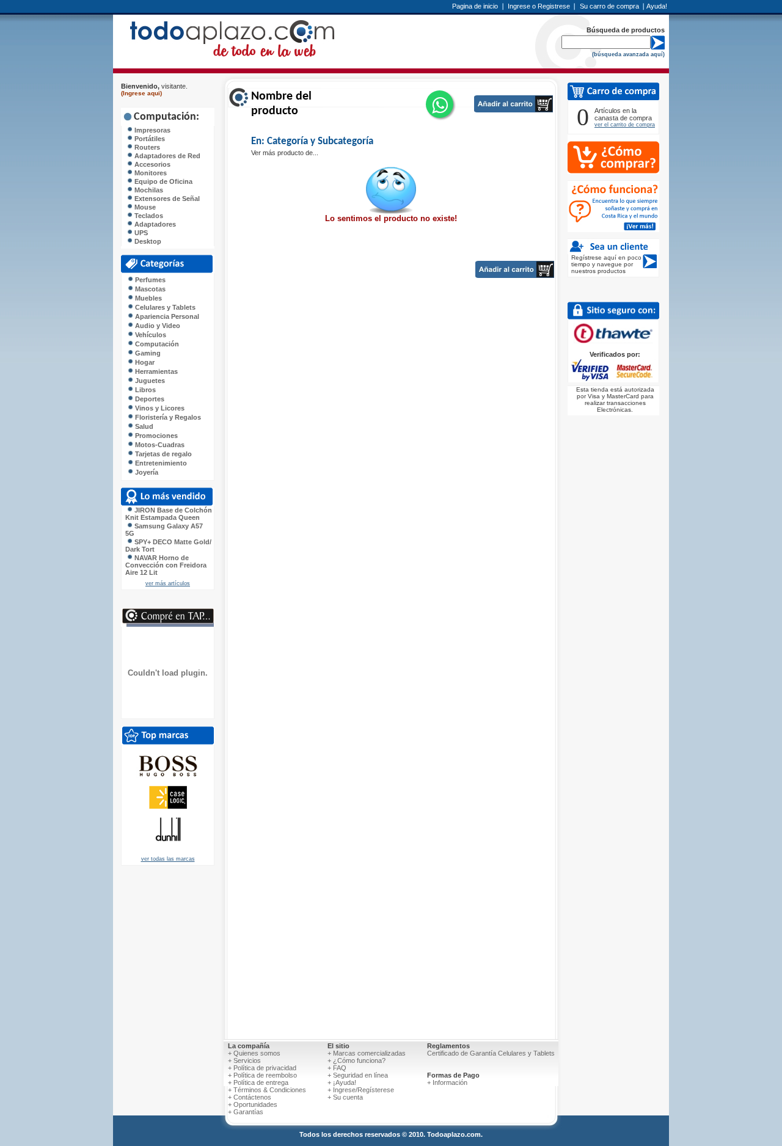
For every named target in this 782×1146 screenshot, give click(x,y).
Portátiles (149, 138)
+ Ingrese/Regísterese (360, 1089)
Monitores (150, 173)
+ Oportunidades (252, 1104)
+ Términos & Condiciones (267, 1089)
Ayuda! (656, 6)
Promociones (155, 435)
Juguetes (149, 380)
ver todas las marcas (168, 859)
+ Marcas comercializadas (366, 1053)
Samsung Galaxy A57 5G (164, 529)
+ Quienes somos (254, 1053)
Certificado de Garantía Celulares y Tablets (491, 1053)
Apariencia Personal (166, 316)
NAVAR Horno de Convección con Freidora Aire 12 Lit (165, 565)
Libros (144, 389)
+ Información (447, 1082)
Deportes (148, 399)
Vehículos (149, 334)
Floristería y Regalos (167, 417)
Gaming (147, 353)
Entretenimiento (160, 463)
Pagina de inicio (475, 6)
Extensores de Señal (166, 198)
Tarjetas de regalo (162, 454)
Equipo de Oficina (162, 181)
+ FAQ (336, 1067)
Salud (143, 426)
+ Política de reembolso (262, 1075)
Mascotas (149, 289)
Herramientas (155, 371)
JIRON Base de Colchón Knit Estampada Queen (168, 513)
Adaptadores (154, 224)
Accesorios (151, 164)
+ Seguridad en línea (357, 1075)
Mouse (144, 207)
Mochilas (148, 190)
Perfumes (149, 279)
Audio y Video (156, 325)
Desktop (147, 241)
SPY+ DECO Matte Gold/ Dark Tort (168, 545)
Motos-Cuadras (159, 444)
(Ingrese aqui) (141, 93)
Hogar (144, 362)
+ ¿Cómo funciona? (356, 1060)
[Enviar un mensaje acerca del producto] (439, 104)
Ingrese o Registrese (539, 6)
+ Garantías (245, 1111)
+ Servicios (244, 1060)
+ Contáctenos (249, 1097)
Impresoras (151, 130)
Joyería (145, 472)
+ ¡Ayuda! (341, 1082)
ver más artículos (167, 583)
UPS (140, 232)
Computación (156, 344)
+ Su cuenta (345, 1097)
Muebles (147, 298)
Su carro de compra (609, 6)
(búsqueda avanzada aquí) (628, 54)
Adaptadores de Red (166, 155)
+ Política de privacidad (262, 1067)
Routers (146, 147)
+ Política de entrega (258, 1082)
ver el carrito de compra (624, 125)
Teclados (148, 215)
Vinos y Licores (159, 408)
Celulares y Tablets (164, 307)
